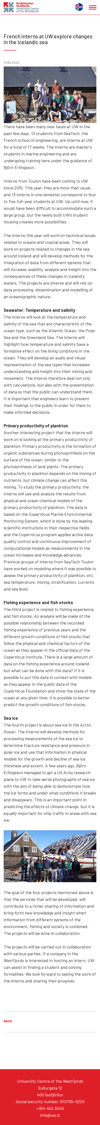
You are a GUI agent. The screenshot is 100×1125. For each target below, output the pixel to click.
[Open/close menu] (92, 7)
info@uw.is (50, 1115)
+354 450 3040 (50, 1108)
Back (8, 1021)
